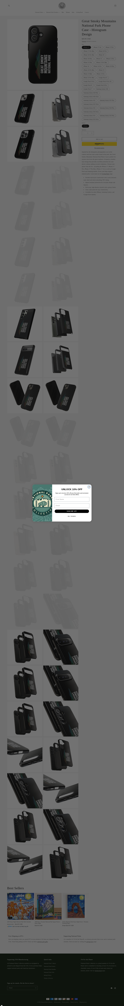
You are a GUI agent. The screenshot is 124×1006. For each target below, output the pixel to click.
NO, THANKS (72, 516)
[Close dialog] (89, 486)
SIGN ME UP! (72, 511)
